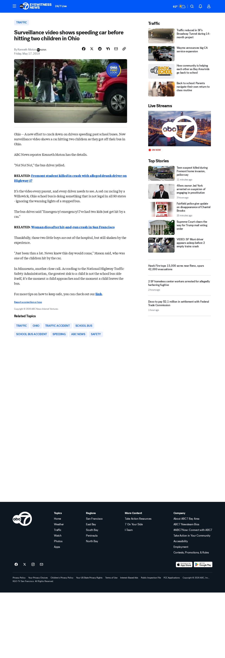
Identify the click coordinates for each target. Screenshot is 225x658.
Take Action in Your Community (191, 535)
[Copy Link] (124, 49)
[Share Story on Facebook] (84, 49)
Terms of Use (111, 578)
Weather (59, 524)
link (98, 294)
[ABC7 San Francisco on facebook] (16, 564)
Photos (58, 541)
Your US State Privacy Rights (89, 578)
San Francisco (94, 518)
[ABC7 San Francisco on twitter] (24, 564)
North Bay (92, 541)
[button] (14, 6)
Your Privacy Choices (38, 578)
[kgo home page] (22, 519)
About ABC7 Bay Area (186, 518)
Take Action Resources (138, 518)
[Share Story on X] (92, 49)
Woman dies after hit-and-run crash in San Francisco (73, 227)
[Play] (179, 128)
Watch (57, 535)
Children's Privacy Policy (62, 578)
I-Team (129, 530)
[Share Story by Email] (116, 49)
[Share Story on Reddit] (100, 49)
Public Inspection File (151, 578)
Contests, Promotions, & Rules (191, 552)
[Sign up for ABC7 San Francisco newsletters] (41, 564)
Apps (57, 547)
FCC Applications (172, 578)
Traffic (57, 530)
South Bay (92, 530)
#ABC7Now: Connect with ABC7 (192, 530)
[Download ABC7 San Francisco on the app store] (184, 564)
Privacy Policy (19, 578)
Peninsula (91, 535)
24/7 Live (61, 6)
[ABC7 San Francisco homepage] (36, 6)
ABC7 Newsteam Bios (186, 524)
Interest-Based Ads (129, 578)
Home (57, 518)
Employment (180, 547)
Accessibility (180, 541)
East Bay (91, 524)
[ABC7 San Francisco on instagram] (33, 564)
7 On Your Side (134, 524)
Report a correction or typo (28, 302)
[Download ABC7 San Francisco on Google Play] (203, 564)
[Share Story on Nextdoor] (108, 49)
